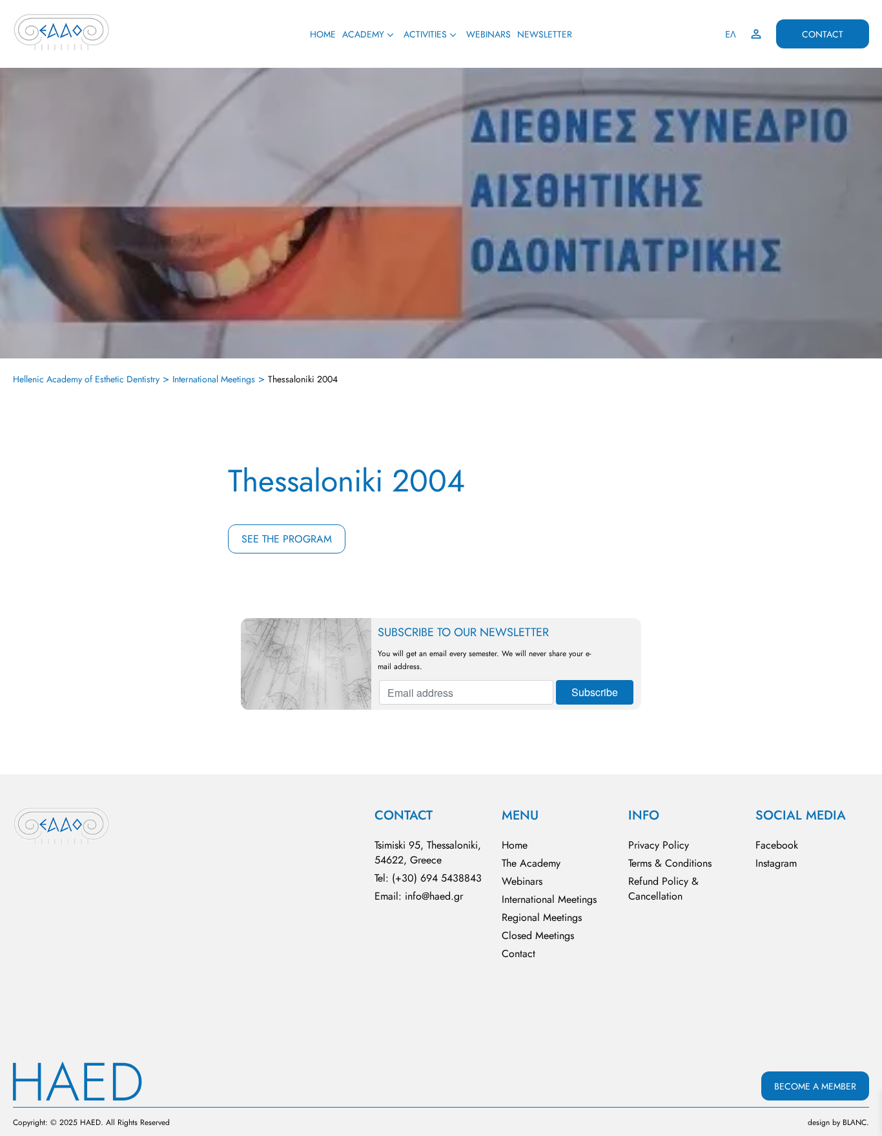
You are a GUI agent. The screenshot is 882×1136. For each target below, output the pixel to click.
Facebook (776, 845)
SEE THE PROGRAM (286, 539)
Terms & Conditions (670, 863)
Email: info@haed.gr (418, 896)
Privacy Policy (658, 845)
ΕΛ (730, 34)
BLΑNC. (856, 1122)
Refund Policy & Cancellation (663, 889)
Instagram (776, 863)
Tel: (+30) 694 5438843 (428, 878)
